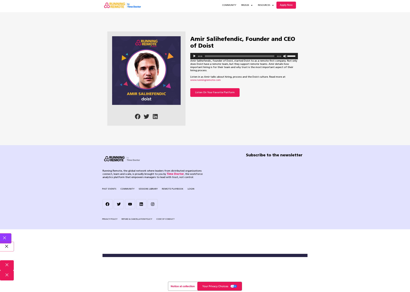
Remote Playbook (172, 189)
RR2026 (245, 5)
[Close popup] (7, 265)
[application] (244, 56)
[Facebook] (107, 204)
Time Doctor (175, 174)
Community (229, 5)
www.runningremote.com (205, 80)
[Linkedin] (141, 204)
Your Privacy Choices (215, 286)
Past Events (109, 189)
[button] (137, 116)
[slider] (291, 56)
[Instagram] (153, 204)
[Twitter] (119, 204)
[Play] (194, 56)
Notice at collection (183, 286)
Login (191, 189)
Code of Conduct (165, 219)
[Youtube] (130, 204)
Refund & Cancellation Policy (137, 219)
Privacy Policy (109, 219)
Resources (264, 5)
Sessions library (148, 189)
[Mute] (284, 56)
